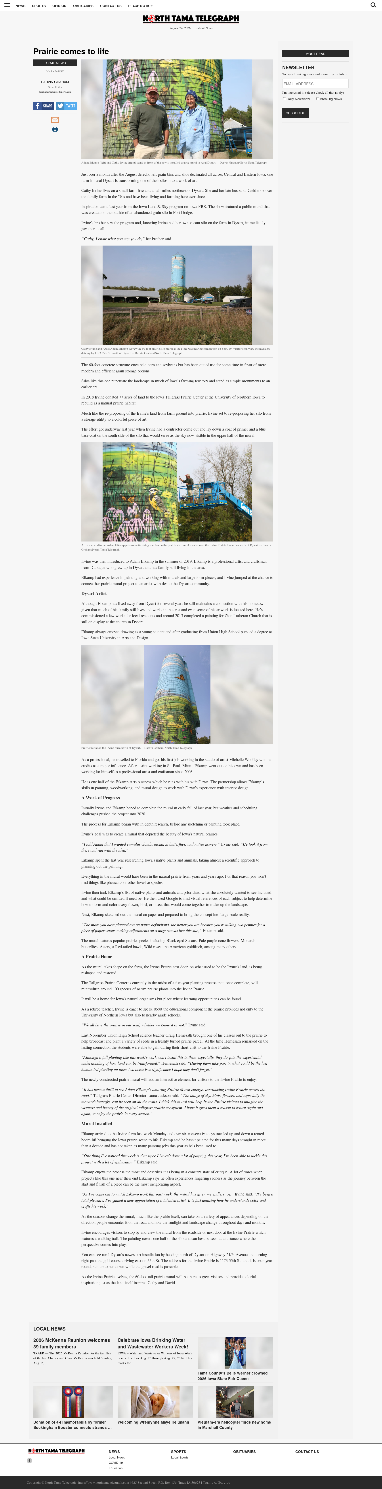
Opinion (59, 5)
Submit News (204, 28)
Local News (55, 63)
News (20, 5)
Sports (39, 5)
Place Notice (140, 5)
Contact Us (111, 5)
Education (116, 1468)
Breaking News (331, 98)
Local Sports (180, 1457)
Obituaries (83, 5)
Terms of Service (216, 1482)
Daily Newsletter (298, 98)
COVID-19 (116, 1462)
